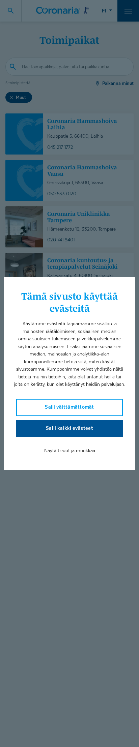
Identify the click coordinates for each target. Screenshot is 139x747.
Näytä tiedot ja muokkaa (69, 450)
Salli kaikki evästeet (69, 428)
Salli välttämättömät (69, 407)
